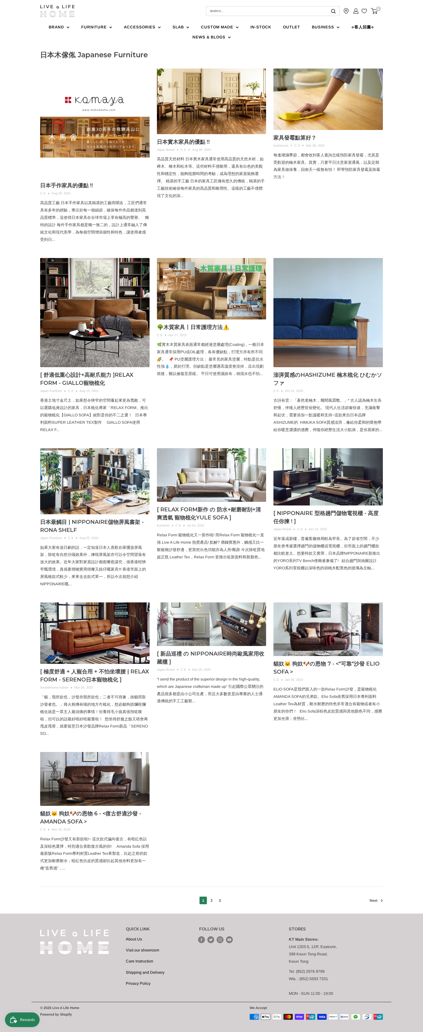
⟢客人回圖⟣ (362, 27)
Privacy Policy (138, 983)
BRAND (56, 27)
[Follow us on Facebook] (201, 939)
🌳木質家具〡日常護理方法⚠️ (193, 327)
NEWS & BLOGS (208, 37)
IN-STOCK (260, 27)
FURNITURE (94, 27)
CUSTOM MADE (217, 27)
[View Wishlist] (365, 11)
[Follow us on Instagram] (220, 939)
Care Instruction (139, 961)
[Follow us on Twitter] (210, 939)
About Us (134, 939)
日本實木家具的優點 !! (183, 142)
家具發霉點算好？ (295, 137)
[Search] (334, 11)
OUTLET (291, 27)
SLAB (178, 27)
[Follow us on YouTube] (229, 939)
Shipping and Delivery (145, 972)
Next (373, 900)
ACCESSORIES (139, 27)
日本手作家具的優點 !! (66, 185)
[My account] (355, 11)
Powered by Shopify (56, 1014)
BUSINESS (323, 27)
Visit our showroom (142, 950)
